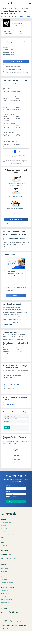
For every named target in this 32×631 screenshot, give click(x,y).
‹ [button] (4, 270)
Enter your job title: (16, 213)
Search (7, 427)
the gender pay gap (13, 357)
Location (6, 422)
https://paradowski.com (14, 309)
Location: (5, 47)
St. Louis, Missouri (9, 404)
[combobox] (16, 49)
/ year (8, 31)
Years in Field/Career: (8, 54)
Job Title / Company (9, 416)
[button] (1, 16)
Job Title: (8, 485)
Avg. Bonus (21, 33)
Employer (11, 8)
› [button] (27, 270)
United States (4, 8)
